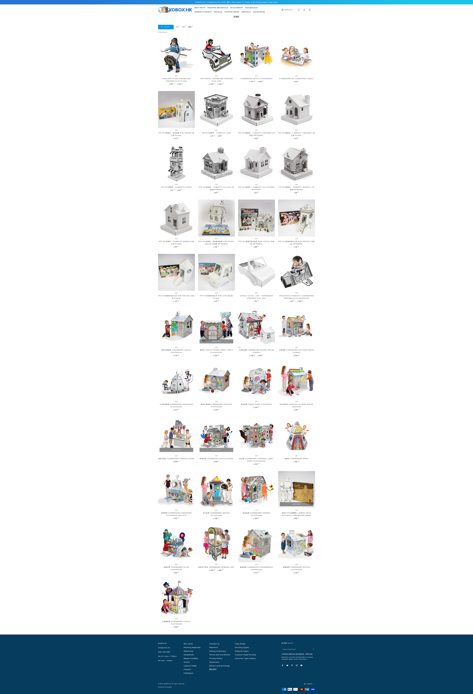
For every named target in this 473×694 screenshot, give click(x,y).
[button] (299, 10)
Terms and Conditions (219, 655)
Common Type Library (245, 658)
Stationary (188, 651)
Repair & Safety (191, 658)
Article (187, 662)
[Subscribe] (314, 649)
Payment (213, 647)
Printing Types (242, 647)
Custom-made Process (245, 655)
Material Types (242, 651)
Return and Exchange (219, 666)
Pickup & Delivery (217, 651)
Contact (187, 669)
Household (189, 655)
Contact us (214, 644)
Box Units (188, 644)
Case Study (240, 644)
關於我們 (212, 669)
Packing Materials (192, 647)
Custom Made (190, 666)
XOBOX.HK (167, 684)
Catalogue (188, 673)
